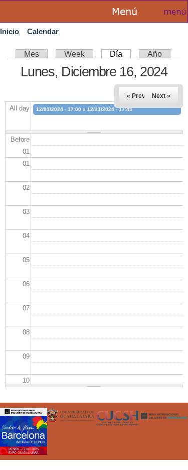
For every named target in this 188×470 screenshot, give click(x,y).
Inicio (9, 31)
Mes (31, 54)
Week (74, 54)
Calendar (43, 31)
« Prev (136, 95)
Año (154, 54)
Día (120, 54)
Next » (161, 95)
